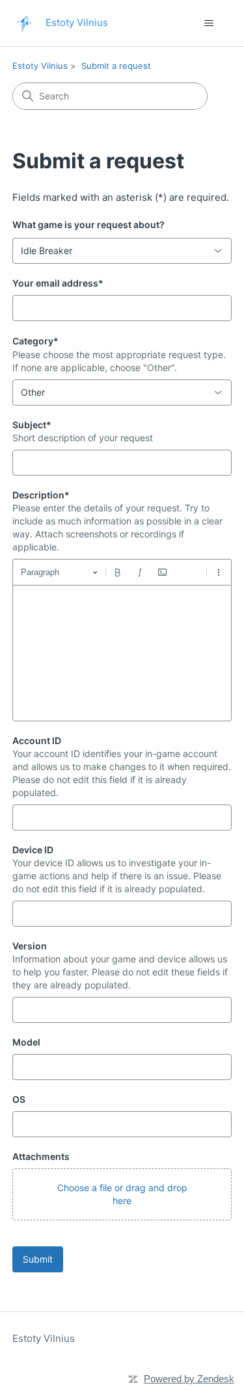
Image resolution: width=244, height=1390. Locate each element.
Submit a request (116, 65)
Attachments (41, 1156)
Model (26, 1042)
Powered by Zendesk (189, 1378)
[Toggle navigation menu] (208, 23)
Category (35, 340)
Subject (31, 424)
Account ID (36, 740)
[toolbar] (122, 572)
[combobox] (122, 251)
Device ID (32, 849)
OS (18, 1099)
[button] (122, 1194)
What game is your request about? (88, 224)
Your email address (57, 283)
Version (29, 945)
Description (41, 494)
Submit (38, 1259)
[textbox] (122, 653)
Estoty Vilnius (40, 65)
